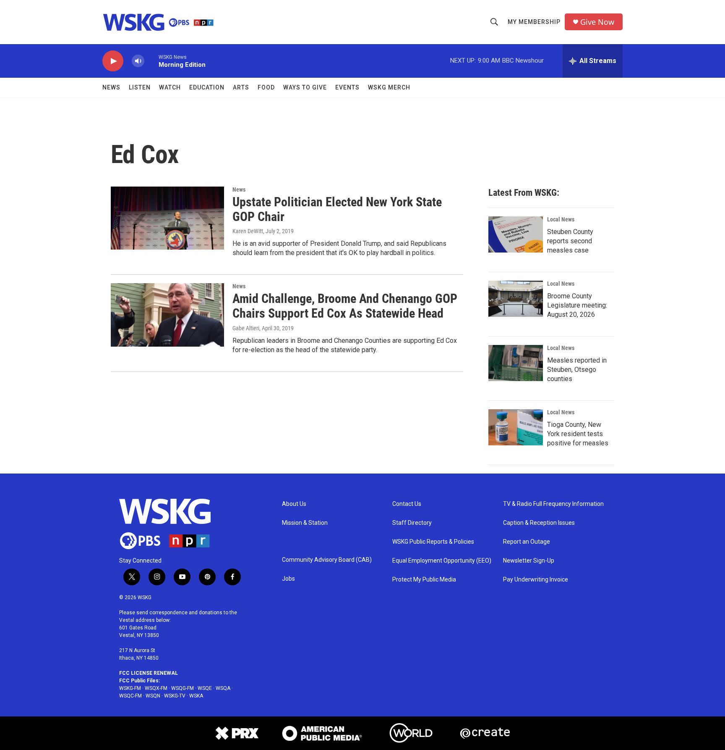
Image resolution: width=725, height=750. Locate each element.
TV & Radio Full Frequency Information (553, 504)
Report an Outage (526, 542)
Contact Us (406, 504)
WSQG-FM (182, 688)
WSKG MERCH (389, 87)
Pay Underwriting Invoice (535, 579)
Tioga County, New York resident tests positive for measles (577, 434)
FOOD (266, 87)
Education (206, 87)
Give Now (597, 22)
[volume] (138, 61)
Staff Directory (412, 523)
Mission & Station (305, 523)
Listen (140, 87)
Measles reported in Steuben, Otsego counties (577, 369)
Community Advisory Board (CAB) (327, 560)
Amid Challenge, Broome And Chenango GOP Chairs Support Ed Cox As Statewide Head (344, 306)
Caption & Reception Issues (539, 523)
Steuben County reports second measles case (570, 241)
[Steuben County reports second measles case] (515, 234)
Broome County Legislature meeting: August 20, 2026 (577, 305)
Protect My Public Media (424, 579)
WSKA (196, 696)
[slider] (151, 60)
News (111, 87)
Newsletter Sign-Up (528, 561)
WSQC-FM (130, 696)
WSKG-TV (174, 696)
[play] (113, 61)
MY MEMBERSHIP (534, 21)
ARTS (241, 87)
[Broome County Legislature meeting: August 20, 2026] (515, 299)
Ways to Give (305, 87)
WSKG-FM (130, 688)
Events (347, 87)
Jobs (288, 579)
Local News (560, 219)
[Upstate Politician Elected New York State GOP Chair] (167, 218)
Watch (170, 87)
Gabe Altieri (245, 328)
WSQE (205, 688)
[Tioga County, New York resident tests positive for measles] (515, 427)
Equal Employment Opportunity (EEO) (441, 561)
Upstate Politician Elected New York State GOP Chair (337, 209)
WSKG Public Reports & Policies (433, 542)
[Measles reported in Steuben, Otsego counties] (515, 363)
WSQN (153, 696)
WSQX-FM (156, 688)
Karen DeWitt (247, 231)
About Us (294, 504)
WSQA (223, 688)
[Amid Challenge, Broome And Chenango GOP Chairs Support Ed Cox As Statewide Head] (167, 314)
